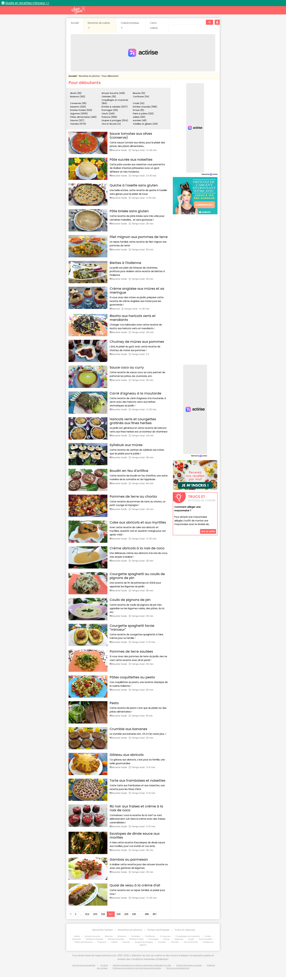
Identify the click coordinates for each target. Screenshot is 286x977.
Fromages (153, 939)
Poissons (102, 942)
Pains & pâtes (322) (143, 113)
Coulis (208, 936)
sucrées (162, 942)
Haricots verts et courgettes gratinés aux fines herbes (133, 421)
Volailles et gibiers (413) (145, 123)
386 (147, 914)
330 (134, 914)
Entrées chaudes (116, 939)
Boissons (122, 936)
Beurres (109, 936)
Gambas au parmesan (129, 859)
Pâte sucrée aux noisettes (131, 159)
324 (87, 914)
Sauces (126, 942)
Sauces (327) (77, 120)
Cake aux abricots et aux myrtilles (138, 522)
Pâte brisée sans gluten (129, 211)
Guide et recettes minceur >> (27, 3)
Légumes (178, 939)
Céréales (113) (109, 96)
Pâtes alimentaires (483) (83, 116)
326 (103, 914)
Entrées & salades (94, 939)
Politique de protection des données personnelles (136, 968)
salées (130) (139, 116)
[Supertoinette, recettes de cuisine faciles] (78, 10)
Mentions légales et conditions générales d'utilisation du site (142, 965)
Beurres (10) (139, 93)
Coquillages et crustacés (187, 936)
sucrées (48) (140, 120)
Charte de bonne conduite (189, 965)
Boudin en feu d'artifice (129, 470)
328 (118, 914)
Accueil (75, 22)
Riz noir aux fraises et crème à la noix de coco (136, 808)
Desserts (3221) (78, 106)
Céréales (135, 936)
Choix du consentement (177, 968)
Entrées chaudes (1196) (145, 106)
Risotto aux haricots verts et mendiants (133, 318)
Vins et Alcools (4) (111, 123)
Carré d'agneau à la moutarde (135, 393)
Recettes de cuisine (99, 22)
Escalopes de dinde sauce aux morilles (135, 835)
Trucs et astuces (185, 930)
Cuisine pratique (130, 22)
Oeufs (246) (108, 113)
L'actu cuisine (154, 25)
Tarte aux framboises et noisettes (137, 780)
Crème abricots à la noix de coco (137, 548)
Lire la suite (208, 531)
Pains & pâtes (205, 939)
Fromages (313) (110, 110)
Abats (77, 936)
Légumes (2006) (79, 113)
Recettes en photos (89, 76)
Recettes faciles (103, 930)
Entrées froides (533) (81, 110)
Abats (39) (76, 93)
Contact (104, 965)
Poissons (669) (109, 116)
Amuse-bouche (92, 936)
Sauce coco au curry (127, 367)
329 (126, 914)
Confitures (150, 936)
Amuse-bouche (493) (113, 93)
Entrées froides (136, 939)
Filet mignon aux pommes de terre (139, 237)
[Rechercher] (209, 22)
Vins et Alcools (191, 942)
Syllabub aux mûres (126, 445)
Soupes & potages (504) (115, 120)
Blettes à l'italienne (125, 262)
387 (155, 914)
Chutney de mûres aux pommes (137, 341)
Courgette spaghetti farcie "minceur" (132, 627)
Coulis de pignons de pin (130, 599)
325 (95, 914)
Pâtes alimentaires (83, 942)
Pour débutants (110, 76)
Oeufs (191, 939)
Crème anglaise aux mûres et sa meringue (137, 290)
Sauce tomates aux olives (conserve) (131, 135)
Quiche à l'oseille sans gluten (134, 185)
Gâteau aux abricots (127, 754)
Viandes (175, 942)
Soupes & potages (144, 942)
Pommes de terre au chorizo (133, 496)
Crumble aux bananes (128, 729)
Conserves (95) (78, 103)
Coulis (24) (138, 103)
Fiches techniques (158, 930)
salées (114, 942)
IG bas (166, 939)
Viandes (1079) (78, 123)
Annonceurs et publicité (83, 965)
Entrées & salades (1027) (115, 106)
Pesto (114, 703)
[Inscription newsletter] (195, 475)
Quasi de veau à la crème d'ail (135, 885)
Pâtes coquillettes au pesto (132, 677)
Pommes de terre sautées (131, 651)
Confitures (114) (141, 96)
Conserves (165, 936)
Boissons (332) (77, 96)
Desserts (76, 939)
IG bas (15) (138, 110)
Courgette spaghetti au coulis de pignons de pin (137, 576)
